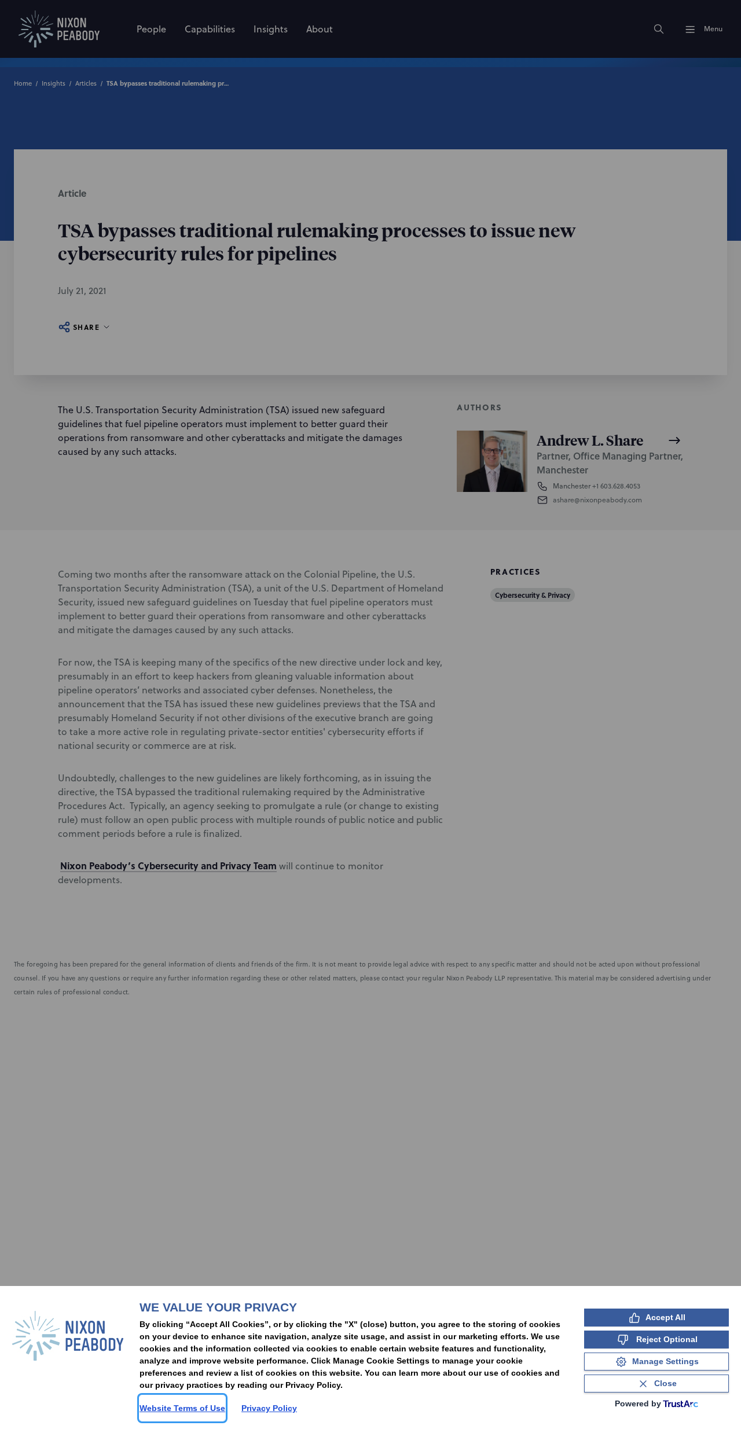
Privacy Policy (269, 1408)
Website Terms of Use (182, 1408)
